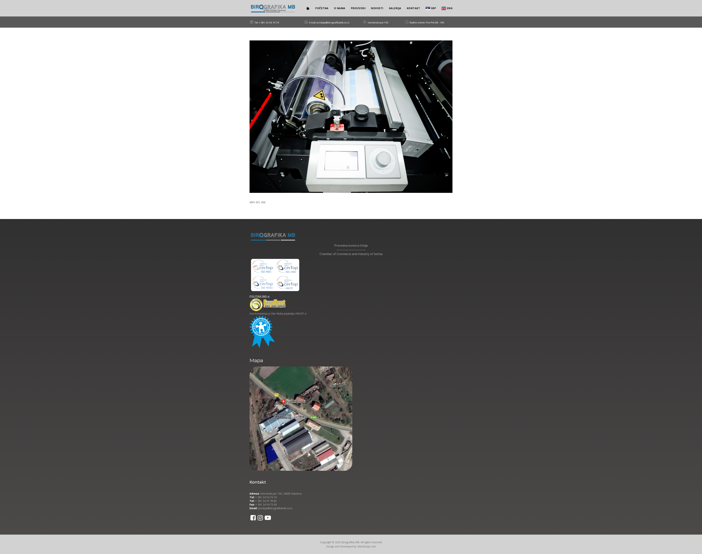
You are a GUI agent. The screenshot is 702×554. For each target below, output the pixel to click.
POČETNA (322, 8)
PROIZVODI (358, 8)
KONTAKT (413, 8)
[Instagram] (260, 518)
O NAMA (339, 8)
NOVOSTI (377, 8)
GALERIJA (395, 8)
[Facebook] (253, 518)
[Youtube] (268, 518)
